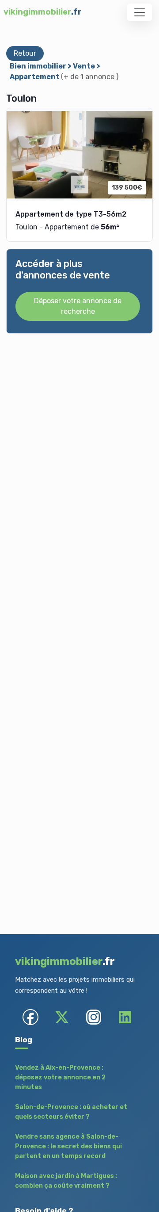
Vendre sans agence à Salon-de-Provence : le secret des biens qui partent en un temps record (68, 1146)
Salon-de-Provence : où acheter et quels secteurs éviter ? (71, 1112)
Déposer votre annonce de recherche (77, 306)
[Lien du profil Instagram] (93, 1017)
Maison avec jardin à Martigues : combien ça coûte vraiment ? (66, 1180)
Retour (25, 53)
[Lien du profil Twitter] (62, 1017)
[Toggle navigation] (139, 12)
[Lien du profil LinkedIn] (125, 1017)
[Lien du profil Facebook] (30, 1017)
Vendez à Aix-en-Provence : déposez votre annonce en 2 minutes (60, 1077)
